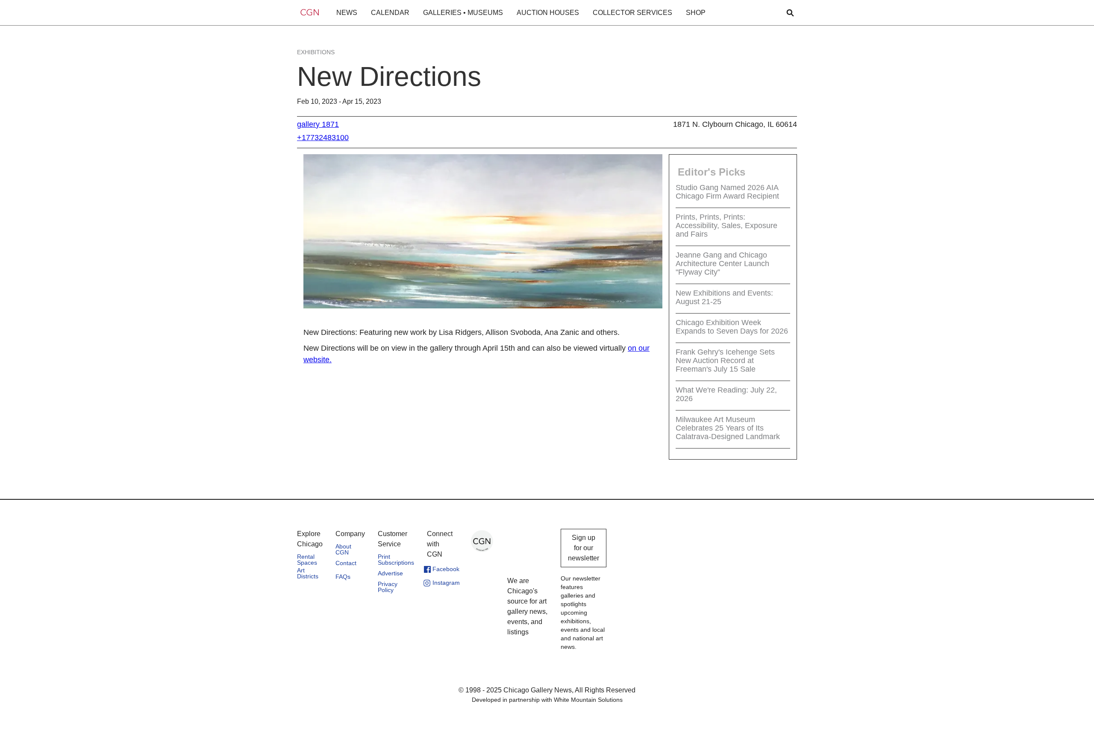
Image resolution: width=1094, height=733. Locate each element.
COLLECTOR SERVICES (632, 12)
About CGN (343, 549)
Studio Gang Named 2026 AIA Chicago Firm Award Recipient (727, 191)
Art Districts (307, 573)
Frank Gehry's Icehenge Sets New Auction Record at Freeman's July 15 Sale (725, 360)
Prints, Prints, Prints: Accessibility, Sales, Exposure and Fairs (726, 225)
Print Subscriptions (396, 560)
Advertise (390, 573)
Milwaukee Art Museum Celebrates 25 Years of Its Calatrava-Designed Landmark (728, 428)
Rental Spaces (307, 560)
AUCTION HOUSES (548, 12)
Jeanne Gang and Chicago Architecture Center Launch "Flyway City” (722, 263)
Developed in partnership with (547, 699)
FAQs (342, 577)
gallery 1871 (318, 124)
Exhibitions (316, 52)
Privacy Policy (387, 587)
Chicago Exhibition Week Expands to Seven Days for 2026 (732, 326)
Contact (345, 563)
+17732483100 (323, 137)
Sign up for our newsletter (583, 548)
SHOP (696, 12)
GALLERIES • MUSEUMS (463, 12)
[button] (346, 13)
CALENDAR (390, 12)
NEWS (346, 12)
